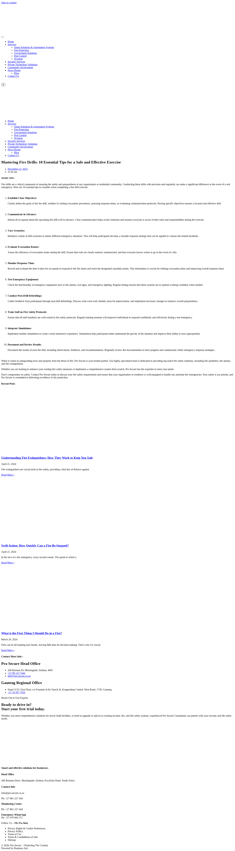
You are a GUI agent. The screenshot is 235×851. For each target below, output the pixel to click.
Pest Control (20, 56)
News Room (14, 70)
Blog (16, 73)
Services (12, 44)
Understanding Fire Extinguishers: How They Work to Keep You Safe (47, 457)
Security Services (16, 61)
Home (11, 41)
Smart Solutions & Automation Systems (34, 47)
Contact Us (13, 76)
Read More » (8, 474)
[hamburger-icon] (2, 37)
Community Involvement (20, 67)
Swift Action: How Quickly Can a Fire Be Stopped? (35, 545)
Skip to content (8, 2)
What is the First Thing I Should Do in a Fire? (31, 633)
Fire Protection (21, 50)
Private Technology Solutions (22, 64)
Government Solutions (25, 53)
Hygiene (18, 58)
